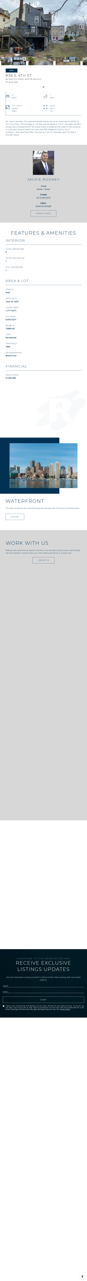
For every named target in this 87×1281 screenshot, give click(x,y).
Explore (15, 517)
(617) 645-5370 (43, 198)
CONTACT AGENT (43, 213)
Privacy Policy (65, 1009)
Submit (43, 1000)
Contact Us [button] (43, 560)
